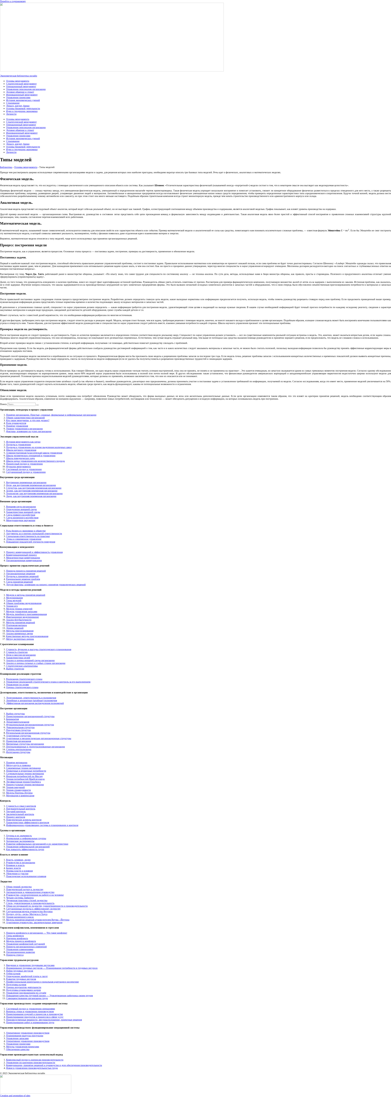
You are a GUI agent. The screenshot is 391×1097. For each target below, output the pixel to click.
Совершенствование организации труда (27, 998)
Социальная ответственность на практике (28, 536)
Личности (11, 114)
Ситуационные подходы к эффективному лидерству (33, 908)
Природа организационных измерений (26, 946)
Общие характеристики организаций (25, 417)
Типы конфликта (15, 935)
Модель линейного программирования (26, 614)
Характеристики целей (18, 657)
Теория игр (12, 606)
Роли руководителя (16, 423)
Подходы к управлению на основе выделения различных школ (39, 447)
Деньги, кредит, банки (17, 105)
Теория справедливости (18, 790)
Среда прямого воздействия (20, 515)
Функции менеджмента (18, 466)
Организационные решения (20, 573)
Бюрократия (12, 719)
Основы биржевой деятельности (23, 108)
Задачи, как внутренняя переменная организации (31, 490)
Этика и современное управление (23, 539)
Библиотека (6, 167)
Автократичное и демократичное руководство (30, 892)
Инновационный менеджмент (22, 94)
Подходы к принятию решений (22, 576)
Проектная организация (18, 741)
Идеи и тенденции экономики (22, 111)
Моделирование (14, 597)
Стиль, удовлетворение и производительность (30, 903)
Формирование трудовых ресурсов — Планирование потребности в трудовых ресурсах (52, 968)
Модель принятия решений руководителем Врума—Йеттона (37, 919)
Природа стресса (15, 955)
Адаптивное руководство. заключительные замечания (34, 922)
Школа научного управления (21, 450)
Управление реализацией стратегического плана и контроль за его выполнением (48, 682)
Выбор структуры (15, 713)
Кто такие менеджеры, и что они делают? (27, 420)
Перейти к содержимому (13, 1)
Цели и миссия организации (21, 655)
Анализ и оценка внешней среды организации (30, 660)
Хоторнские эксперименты (20, 841)
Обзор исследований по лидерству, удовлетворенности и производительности (47, 906)
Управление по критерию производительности (30, 1062)
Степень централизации (18, 749)
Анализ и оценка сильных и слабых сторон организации (35, 663)
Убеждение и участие (17, 873)
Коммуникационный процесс (21, 555)
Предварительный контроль (20, 808)
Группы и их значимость (19, 835)
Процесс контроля (15, 817)
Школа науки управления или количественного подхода (35, 461)
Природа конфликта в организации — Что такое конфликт (36, 933)
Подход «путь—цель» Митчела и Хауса (26, 914)
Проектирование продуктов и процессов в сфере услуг (35, 1017)
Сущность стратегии (17, 652)
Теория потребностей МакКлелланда (25, 779)
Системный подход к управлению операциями (30, 1008)
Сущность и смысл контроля (21, 806)
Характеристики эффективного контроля (27, 822)
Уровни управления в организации (24, 428)
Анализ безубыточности (18, 619)
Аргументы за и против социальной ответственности (34, 533)
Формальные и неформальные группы (26, 838)
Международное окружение (20, 520)
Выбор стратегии (15, 668)
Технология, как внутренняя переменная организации (34, 493)
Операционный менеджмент (21, 86)
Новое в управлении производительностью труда (32, 1068)
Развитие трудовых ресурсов (21, 979)
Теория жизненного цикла (20, 917)
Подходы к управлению (18, 444)
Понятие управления (17, 426)
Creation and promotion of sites (15, 1095)
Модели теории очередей (19, 608)
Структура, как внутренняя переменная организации (33, 488)
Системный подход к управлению (24, 469)
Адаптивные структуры (18, 735)
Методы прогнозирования (19, 630)
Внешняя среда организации (21, 506)
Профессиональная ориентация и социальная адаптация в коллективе (42, 981)
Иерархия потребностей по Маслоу (24, 776)
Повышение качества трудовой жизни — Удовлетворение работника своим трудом (49, 995)
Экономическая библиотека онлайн (18, 75)
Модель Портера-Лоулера (19, 793)
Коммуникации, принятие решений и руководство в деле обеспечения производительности (54, 1065)
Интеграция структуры (18, 752)
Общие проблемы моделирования (23, 603)
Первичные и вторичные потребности (26, 771)
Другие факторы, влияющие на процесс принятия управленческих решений (46, 584)
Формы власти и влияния (19, 870)
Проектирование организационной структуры (30, 716)
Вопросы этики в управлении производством (30, 1011)
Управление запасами (17, 1038)
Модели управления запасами (21, 611)
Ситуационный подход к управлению (26, 472)
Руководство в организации (20, 862)
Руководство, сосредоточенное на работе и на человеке (35, 895)
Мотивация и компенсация (20, 795)
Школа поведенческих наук (20, 458)
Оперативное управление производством (27, 1033)
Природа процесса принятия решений (26, 571)
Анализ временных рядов (19, 633)
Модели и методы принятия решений (25, 595)
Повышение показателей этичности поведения (30, 541)
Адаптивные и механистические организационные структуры (38, 738)
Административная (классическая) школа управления (34, 452)
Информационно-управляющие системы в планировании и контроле (42, 825)
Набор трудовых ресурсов (19, 970)
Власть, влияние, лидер (18, 859)
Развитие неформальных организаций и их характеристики (37, 844)
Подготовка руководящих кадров (23, 990)
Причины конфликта (17, 938)
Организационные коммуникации (24, 560)
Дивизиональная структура (20, 727)
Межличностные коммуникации (23, 557)
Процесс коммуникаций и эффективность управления (34, 552)
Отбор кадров (13, 973)
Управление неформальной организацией (28, 846)
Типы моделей (13, 600)
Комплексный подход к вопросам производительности (34, 1059)
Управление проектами (18, 97)
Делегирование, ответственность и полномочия (31, 697)
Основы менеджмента (17, 81)
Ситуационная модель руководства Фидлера (29, 911)
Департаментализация (17, 722)
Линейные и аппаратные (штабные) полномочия (31, 700)
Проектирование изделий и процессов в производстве (34, 1014)
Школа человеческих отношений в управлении (30, 455)
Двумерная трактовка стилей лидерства (26, 900)
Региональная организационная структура (28, 733)
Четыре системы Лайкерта (20, 897)
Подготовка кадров (16, 984)
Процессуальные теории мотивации (25, 784)
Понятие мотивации (16, 762)
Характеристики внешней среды (23, 512)
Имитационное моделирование (22, 617)
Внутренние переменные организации (26, 482)
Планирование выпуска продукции (24, 1035)
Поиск (3, 404)
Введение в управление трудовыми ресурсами (30, 965)
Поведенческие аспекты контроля (23, 819)
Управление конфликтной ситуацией (25, 944)
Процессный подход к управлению (24, 463)
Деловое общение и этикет (20, 92)
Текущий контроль (16, 811)
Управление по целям (17, 684)
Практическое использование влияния (26, 876)
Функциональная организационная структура (30, 724)
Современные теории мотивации (23, 768)
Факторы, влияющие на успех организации (28, 431)
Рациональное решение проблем (23, 579)
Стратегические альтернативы (22, 666)
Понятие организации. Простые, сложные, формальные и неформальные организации (51, 415)
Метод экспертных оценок (20, 639)
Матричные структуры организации (25, 744)
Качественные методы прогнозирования (27, 636)
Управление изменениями (19, 949)
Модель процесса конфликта (21, 941)
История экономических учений (23, 100)
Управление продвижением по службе (26, 993)
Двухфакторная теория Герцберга (23, 782)
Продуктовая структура (18, 730)
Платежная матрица (16, 625)
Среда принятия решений (19, 582)
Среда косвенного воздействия (22, 517)
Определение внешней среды (21, 509)
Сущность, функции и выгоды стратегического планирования (38, 649)
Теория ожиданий (15, 787)
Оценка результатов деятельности (23, 987)
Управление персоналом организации (26, 89)
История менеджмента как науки (23, 441)
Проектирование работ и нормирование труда (30, 1022)
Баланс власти (13, 868)
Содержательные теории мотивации (25, 773)
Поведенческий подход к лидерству (24, 889)
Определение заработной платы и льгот (27, 976)
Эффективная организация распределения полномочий (35, 703)
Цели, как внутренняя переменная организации (31, 485)
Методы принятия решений (20, 622)
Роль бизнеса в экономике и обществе (26, 530)
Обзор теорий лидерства (19, 886)
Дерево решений (15, 628)
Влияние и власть (15, 865)
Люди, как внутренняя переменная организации (31, 496)
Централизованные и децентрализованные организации (35, 746)
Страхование (13, 103)
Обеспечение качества (17, 1049)
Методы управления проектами (22, 1046)
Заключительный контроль (20, 814)
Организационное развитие (20, 952)
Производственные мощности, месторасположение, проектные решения (44, 1019)
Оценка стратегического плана (22, 687)
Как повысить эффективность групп (25, 849)
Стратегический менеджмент (21, 83)
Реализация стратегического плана (24, 679)
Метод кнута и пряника (18, 765)
